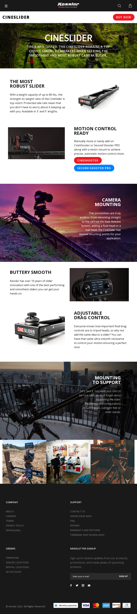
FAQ (72, 520)
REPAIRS (75, 525)
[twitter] (77, 585)
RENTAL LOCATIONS (17, 567)
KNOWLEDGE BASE (81, 516)
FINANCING (12, 557)
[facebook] (71, 585)
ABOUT (10, 511)
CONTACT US (77, 511)
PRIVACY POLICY (15, 525)
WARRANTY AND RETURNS (85, 530)
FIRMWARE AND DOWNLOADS (87, 534)
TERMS (10, 520)
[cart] (130, 6)
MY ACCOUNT (13, 571)
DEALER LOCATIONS (17, 562)
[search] (120, 6)
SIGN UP (123, 576)
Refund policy (13, 530)
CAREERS (11, 516)
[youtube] (89, 585)
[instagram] (83, 585)
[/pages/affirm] (65, 605)
